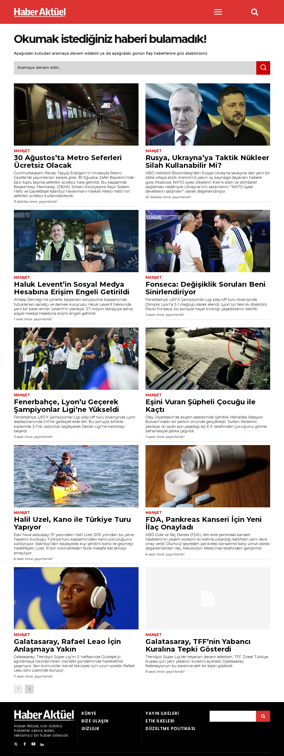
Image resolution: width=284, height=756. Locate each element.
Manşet (22, 151)
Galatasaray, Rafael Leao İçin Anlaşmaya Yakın (67, 645)
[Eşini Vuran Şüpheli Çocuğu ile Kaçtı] (207, 359)
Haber (20, 726)
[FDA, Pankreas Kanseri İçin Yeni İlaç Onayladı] (207, 476)
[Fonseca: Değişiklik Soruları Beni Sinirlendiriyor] (207, 241)
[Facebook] (24, 744)
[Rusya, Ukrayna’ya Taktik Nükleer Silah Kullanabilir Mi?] (207, 114)
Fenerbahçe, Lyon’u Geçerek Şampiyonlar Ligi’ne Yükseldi (66, 406)
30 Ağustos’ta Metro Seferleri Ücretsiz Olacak (68, 161)
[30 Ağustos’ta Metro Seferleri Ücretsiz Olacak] (76, 114)
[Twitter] (15, 744)
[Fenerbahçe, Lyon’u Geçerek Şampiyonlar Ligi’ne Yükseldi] (76, 359)
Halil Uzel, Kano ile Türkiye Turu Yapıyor (72, 523)
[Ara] (263, 68)
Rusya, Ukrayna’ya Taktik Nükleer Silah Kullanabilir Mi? (207, 161)
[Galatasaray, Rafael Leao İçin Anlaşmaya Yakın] (76, 598)
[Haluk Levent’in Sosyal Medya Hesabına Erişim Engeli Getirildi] (76, 241)
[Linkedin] (42, 744)
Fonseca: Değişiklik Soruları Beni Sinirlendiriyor (205, 288)
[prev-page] (18, 689)
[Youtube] (33, 744)
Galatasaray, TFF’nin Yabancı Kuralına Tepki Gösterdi (198, 645)
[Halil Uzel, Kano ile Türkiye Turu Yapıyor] (76, 476)
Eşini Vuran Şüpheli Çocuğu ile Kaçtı (200, 406)
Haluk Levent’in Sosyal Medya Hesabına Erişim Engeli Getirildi (72, 288)
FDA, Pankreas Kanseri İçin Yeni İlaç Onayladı (203, 523)
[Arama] (263, 716)
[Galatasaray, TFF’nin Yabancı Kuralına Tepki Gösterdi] (207, 598)
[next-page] (29, 689)
